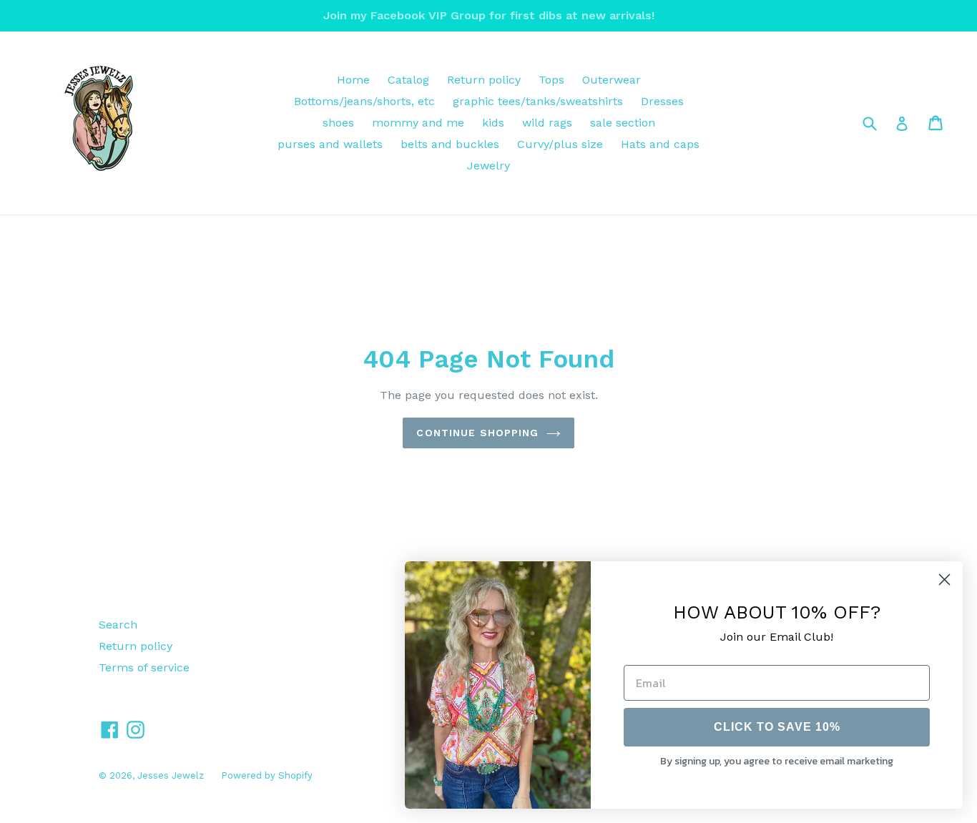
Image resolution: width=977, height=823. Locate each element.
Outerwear (611, 80)
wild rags (547, 122)
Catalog (408, 80)
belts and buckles (450, 144)
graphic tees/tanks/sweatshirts (538, 101)
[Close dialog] (944, 579)
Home (353, 80)
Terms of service (144, 667)
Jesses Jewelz (172, 775)
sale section (622, 122)
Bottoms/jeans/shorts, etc (364, 101)
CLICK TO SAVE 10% (777, 727)
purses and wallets (330, 144)
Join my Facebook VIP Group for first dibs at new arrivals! (488, 15)
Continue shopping (477, 432)
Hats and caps (660, 144)
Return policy (484, 80)
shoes (338, 122)
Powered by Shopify (267, 775)
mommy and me (418, 122)
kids (493, 122)
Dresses (662, 101)
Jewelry (488, 165)
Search (118, 624)
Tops (551, 80)
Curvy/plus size (560, 144)
